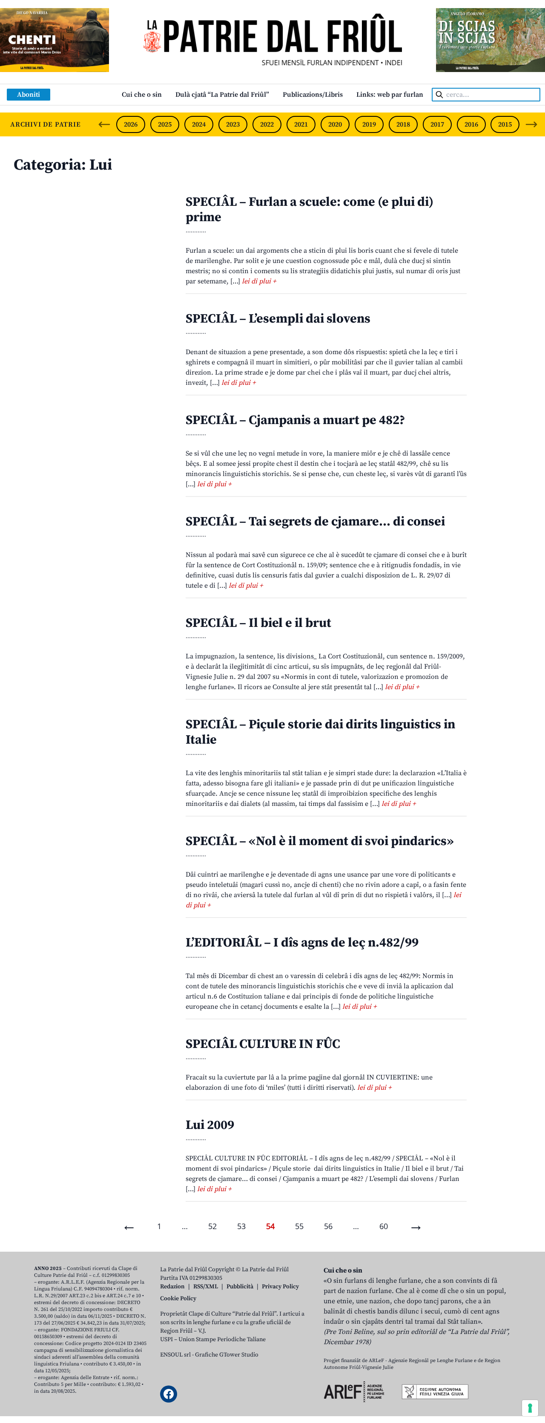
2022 (267, 124)
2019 (369, 124)
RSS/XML (205, 1286)
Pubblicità (240, 1286)
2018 (403, 124)
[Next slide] (531, 124)
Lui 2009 (210, 1125)
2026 (131, 124)
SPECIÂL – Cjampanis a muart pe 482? (295, 420)
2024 (199, 124)
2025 (165, 124)
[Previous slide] (104, 124)
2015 (505, 124)
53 (241, 1226)
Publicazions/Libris (313, 94)
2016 (471, 124)
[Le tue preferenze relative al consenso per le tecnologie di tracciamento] (530, 1408)
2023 (233, 124)
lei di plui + (259, 281)
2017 (437, 124)
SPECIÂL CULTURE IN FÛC (263, 1044)
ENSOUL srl (175, 1355)
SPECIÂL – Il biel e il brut (258, 623)
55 (299, 1226)
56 (328, 1226)
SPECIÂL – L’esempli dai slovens (278, 319)
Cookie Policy (178, 1298)
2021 (301, 124)
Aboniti (28, 94)
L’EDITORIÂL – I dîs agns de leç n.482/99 (302, 943)
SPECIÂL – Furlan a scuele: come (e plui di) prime (309, 209)
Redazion (172, 1286)
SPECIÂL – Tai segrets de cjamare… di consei (315, 522)
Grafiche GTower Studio (226, 1355)
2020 (335, 124)
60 (383, 1226)
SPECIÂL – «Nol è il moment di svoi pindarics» (320, 841)
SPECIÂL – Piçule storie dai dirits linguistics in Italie (320, 732)
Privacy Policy (280, 1286)
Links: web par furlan (389, 94)
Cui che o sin (142, 94)
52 (212, 1226)
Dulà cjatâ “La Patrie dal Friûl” (222, 94)
